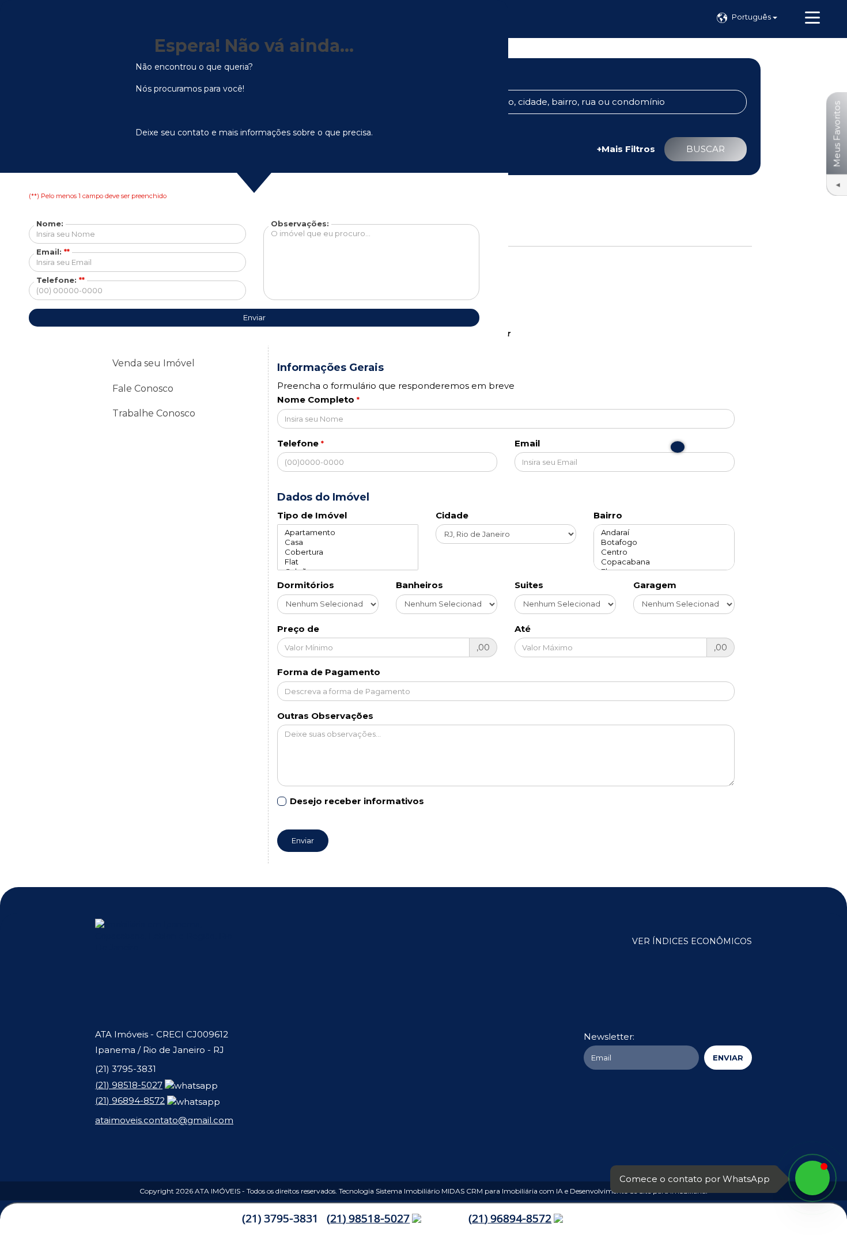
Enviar (303, 840)
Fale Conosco (142, 388)
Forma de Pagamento (328, 671)
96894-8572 (509, 1218)
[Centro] (664, 552)
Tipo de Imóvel (312, 515)
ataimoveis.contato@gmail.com (164, 1120)
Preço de (298, 628)
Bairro (607, 515)
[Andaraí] (664, 532)
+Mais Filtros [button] (626, 148)
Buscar (705, 148)
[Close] (678, 447)
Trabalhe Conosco (153, 413)
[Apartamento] (347, 532)
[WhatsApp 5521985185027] (812, 1178)
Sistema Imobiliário (408, 1191)
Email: (53, 251)
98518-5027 (368, 1218)
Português (752, 16)
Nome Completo (315, 399)
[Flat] (347, 562)
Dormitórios (305, 584)
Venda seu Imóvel (153, 363)
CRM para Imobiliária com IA (514, 1191)
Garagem (654, 584)
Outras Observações (325, 715)
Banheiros (419, 584)
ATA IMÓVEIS (217, 1191)
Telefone (298, 443)
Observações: (300, 223)
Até (523, 628)
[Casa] (347, 542)
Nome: (49, 223)
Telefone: (60, 280)
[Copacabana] (664, 562)
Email (527, 443)
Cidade (452, 515)
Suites (529, 584)
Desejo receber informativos (357, 800)
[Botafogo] (664, 542)
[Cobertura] (347, 552)
